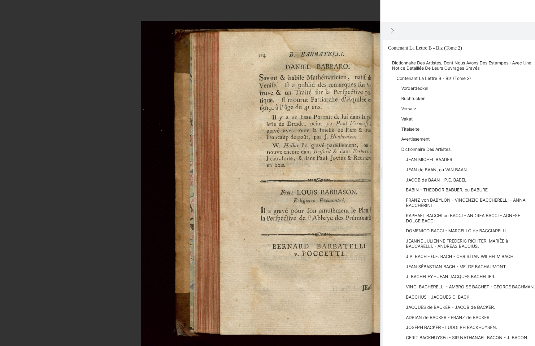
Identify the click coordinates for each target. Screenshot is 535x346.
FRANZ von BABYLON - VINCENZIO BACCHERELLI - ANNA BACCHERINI (465, 202)
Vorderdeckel (414, 88)
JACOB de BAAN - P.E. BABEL (436, 179)
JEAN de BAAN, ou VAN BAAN (436, 169)
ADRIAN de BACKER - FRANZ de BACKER (447, 317)
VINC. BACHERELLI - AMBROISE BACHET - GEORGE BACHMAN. (470, 286)
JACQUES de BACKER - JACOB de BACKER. (450, 307)
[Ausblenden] (392, 30)
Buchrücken (413, 98)
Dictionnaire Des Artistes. (426, 149)
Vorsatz (408, 108)
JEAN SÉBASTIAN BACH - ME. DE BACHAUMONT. (456, 266)
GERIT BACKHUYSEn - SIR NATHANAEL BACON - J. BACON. (467, 337)
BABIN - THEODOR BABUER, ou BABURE (447, 189)
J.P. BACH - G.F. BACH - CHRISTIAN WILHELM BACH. (460, 256)
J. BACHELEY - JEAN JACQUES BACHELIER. (450, 276)
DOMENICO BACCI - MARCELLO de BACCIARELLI (456, 230)
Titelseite (410, 129)
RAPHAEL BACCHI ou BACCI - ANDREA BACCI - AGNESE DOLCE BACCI (463, 218)
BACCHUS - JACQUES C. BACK (437, 297)
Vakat (407, 118)
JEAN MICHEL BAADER (429, 159)
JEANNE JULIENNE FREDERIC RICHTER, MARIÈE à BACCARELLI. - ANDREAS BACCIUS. (457, 243)
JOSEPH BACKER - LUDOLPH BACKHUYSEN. (451, 327)
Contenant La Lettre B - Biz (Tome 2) (434, 78)
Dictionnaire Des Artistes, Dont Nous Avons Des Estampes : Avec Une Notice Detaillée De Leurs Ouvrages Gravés (461, 65)
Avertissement (415, 139)
